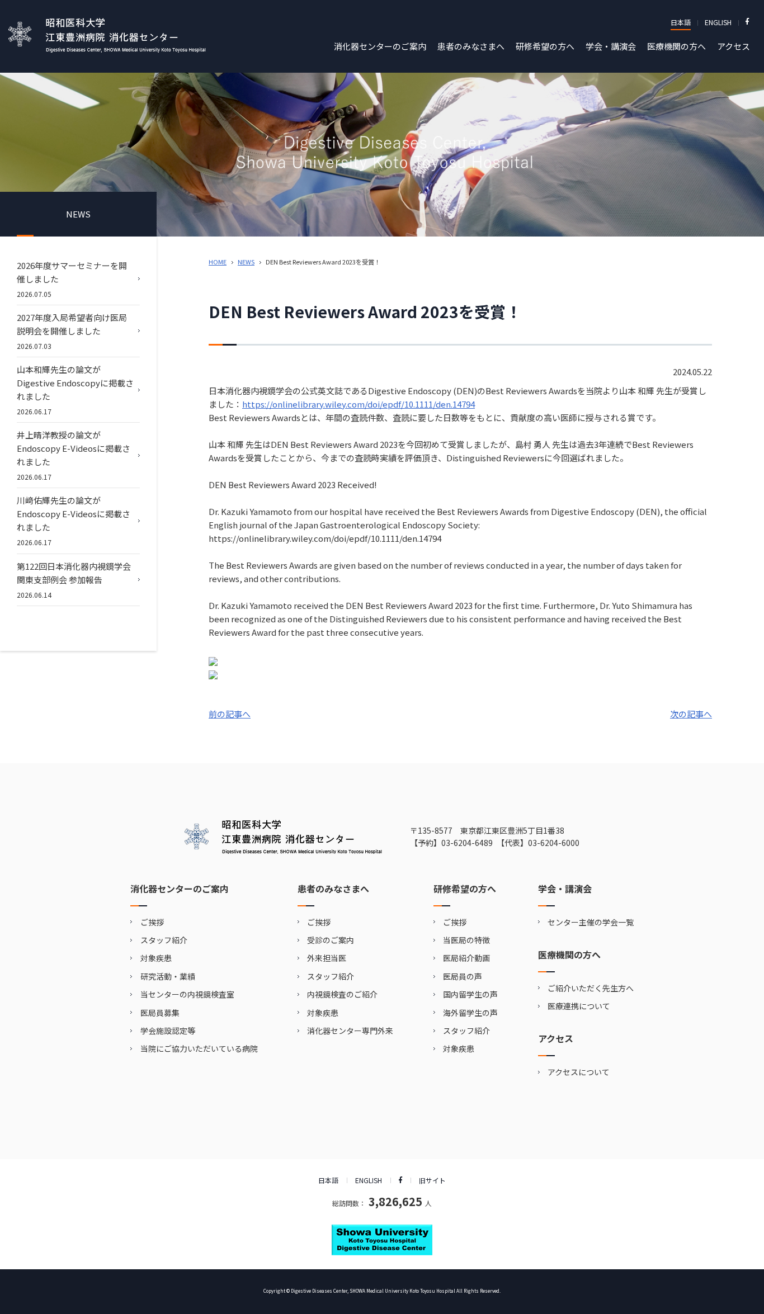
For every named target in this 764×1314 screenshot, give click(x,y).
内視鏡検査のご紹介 (342, 994)
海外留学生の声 (470, 1012)
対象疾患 (156, 957)
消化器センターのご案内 (380, 46)
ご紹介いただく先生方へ (591, 988)
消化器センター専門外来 (350, 1030)
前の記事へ (230, 714)
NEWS (246, 261)
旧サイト (432, 1180)
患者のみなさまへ (470, 46)
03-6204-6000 (553, 842)
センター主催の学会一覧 (591, 922)
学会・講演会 (611, 46)
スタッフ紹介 (163, 940)
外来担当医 (326, 957)
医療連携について (579, 1006)
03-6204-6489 (467, 842)
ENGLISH (718, 22)
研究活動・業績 (167, 976)
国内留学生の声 (470, 994)
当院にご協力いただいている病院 (199, 1048)
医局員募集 (160, 1012)
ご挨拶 (152, 922)
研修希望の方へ (545, 46)
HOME (218, 261)
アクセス (733, 46)
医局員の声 (462, 976)
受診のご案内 (330, 940)
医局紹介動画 (466, 957)
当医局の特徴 (466, 940)
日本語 (681, 22)
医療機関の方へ (676, 46)
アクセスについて (579, 1071)
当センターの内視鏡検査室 (187, 994)
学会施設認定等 (167, 1030)
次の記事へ (691, 714)
